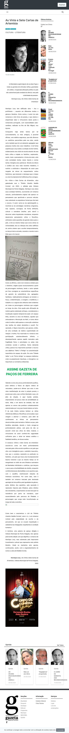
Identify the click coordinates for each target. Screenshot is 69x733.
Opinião (23, 717)
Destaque (23, 706)
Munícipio (23, 713)
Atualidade (24, 701)
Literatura (13, 29)
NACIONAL (24, 715)
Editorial (23, 708)
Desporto (23, 703)
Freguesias (24, 710)
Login (52, 703)
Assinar (62, 5)
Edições (53, 701)
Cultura (8, 29)
